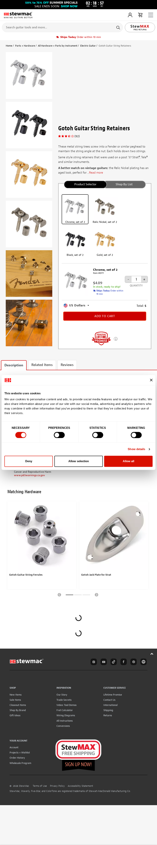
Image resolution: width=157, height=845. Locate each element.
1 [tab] (69, 595)
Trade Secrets (64, 699)
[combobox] (62, 27)
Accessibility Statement (80, 786)
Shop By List (124, 184)
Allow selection (78, 461)
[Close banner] (151, 380)
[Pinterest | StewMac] (133, 662)
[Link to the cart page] (140, 15)
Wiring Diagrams (65, 715)
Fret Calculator (64, 710)
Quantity (136, 285)
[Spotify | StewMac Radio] (143, 662)
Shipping (108, 710)
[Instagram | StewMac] (93, 662)
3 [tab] (86, 595)
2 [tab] (78, 595)
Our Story (61, 694)
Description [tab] (13, 365)
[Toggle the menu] (150, 15)
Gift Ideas (15, 715)
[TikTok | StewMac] (113, 662)
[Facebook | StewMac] (123, 662)
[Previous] (59, 594)
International (110, 705)
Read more (96, 173)
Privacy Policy (57, 786)
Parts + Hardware (25, 45)
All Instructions (64, 720)
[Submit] (118, 27)
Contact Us (109, 699)
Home (9, 45)
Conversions (63, 726)
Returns (107, 715)
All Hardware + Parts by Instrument (57, 45)
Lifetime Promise (112, 694)
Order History (17, 757)
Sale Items (15, 699)
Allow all (128, 461)
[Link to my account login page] (130, 15)
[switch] (59, 435)
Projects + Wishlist (20, 752)
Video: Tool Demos (66, 705)
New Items (16, 694)
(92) (77, 136)
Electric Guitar (88, 45)
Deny (28, 461)
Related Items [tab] (42, 365)
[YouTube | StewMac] (103, 662)
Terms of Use (40, 786)
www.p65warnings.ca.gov (29, 475)
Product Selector (85, 184)
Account (14, 747)
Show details (136, 449)
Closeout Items (18, 705)
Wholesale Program (20, 763)
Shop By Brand (18, 710)
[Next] (96, 594)
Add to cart (104, 316)
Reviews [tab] (67, 365)
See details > (116, 338)
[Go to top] (152, 654)
